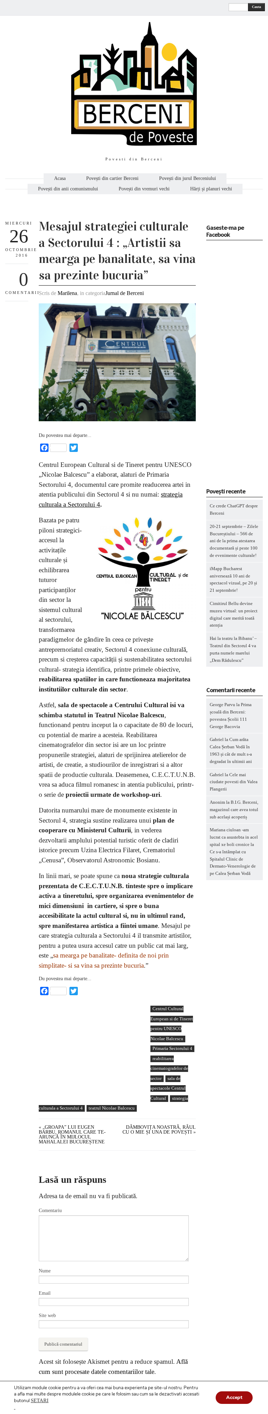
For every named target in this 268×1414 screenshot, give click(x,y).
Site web (47, 1315)
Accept (234, 1397)
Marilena (67, 293)
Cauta (256, 7)
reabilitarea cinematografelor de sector (169, 1068)
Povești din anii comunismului (68, 189)
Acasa (60, 178)
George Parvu (222, 704)
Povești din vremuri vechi (144, 189)
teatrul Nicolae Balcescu (112, 1108)
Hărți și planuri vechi (211, 189)
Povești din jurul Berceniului (187, 178)
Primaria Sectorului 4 (172, 1048)
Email (45, 1293)
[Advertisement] (91, 1053)
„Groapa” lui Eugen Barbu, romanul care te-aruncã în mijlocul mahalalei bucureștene (72, 1134)
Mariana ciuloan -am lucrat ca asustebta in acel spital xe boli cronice (234, 837)
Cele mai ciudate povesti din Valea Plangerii (234, 782)
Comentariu (50, 1210)
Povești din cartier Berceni (112, 178)
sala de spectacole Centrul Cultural (168, 1088)
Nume (45, 1270)
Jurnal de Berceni (124, 293)
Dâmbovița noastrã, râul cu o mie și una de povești (159, 1130)
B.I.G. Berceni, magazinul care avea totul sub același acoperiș (234, 809)
